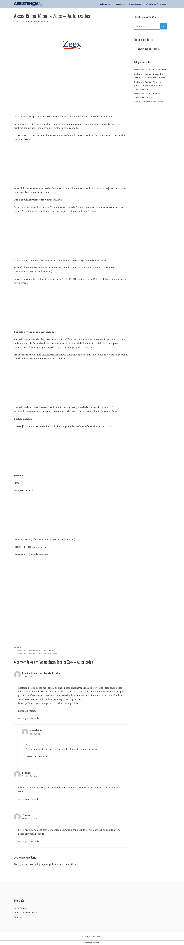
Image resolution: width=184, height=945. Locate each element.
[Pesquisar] (163, 26)
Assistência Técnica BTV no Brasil (150, 69)
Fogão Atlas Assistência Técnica (149, 101)
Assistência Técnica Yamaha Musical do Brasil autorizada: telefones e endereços (148, 85)
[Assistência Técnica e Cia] (28, 4)
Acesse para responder (29, 718)
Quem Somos (135, 4)
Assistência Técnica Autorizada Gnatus (35, 650)
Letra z (20, 647)
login (40, 864)
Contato (18, 917)
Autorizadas (105, 4)
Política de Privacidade (156, 4)
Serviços (120, 4)
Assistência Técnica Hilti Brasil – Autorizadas (38, 654)
